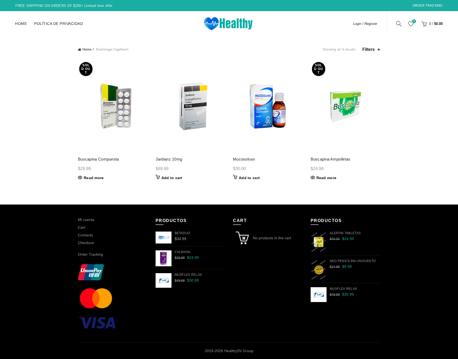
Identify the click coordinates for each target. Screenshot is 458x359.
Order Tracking (428, 5)
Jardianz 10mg (169, 159)
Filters (368, 49)
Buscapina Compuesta (98, 159)
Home (21, 23)
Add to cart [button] (171, 178)
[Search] (399, 24)
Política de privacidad (58, 23)
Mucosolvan (244, 159)
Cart (81, 227)
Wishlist (414, 21)
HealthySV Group (238, 351)
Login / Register (365, 24)
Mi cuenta (86, 220)
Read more (94, 178)
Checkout (86, 243)
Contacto (85, 235)
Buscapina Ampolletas (331, 159)
